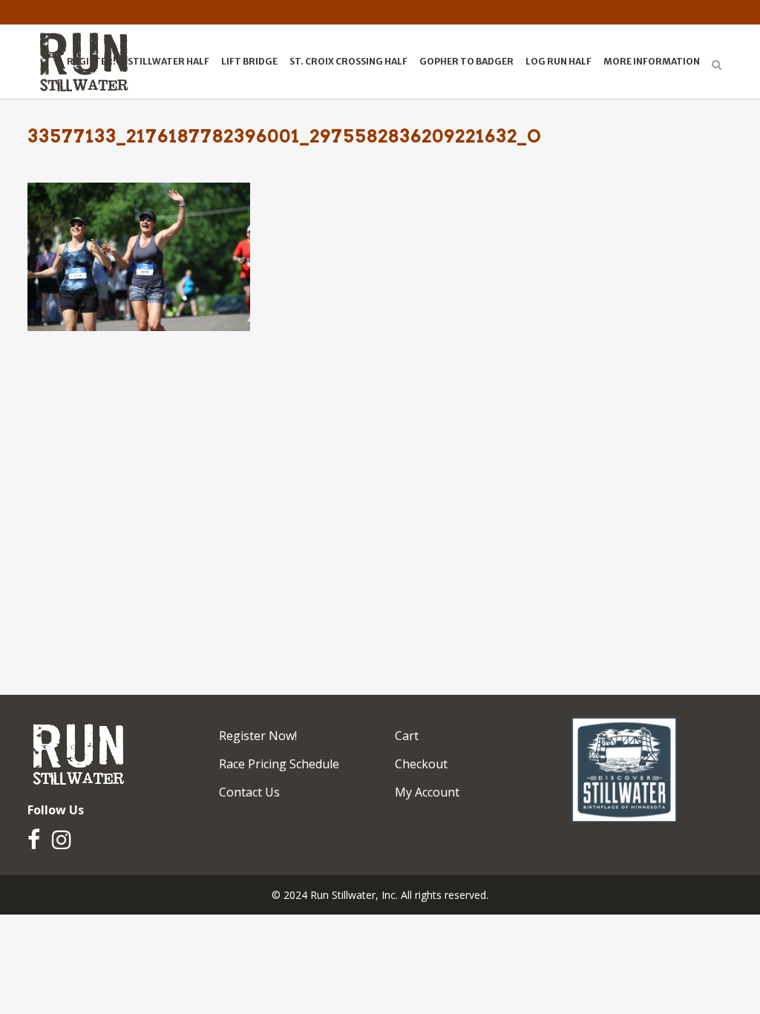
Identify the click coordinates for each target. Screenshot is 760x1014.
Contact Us (249, 792)
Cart (407, 735)
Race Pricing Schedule (279, 764)
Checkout (421, 764)
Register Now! (258, 735)
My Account (427, 792)
